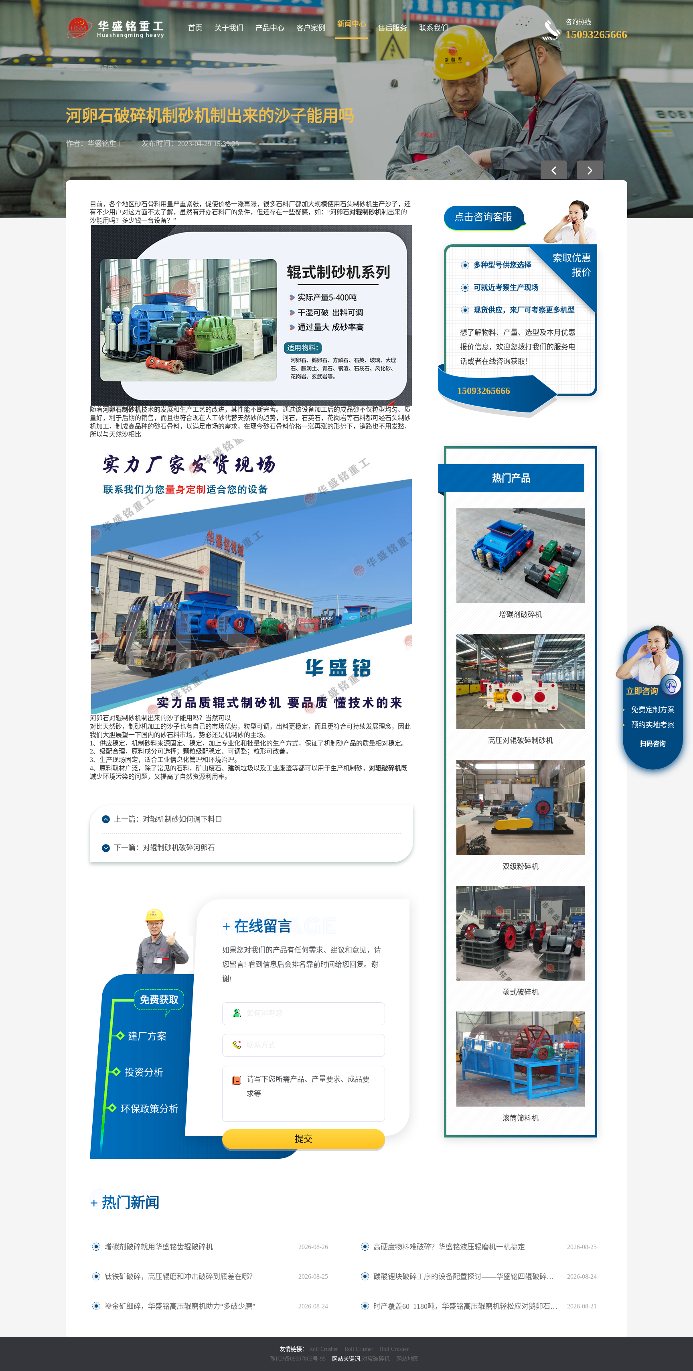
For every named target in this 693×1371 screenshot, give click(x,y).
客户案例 (310, 28)
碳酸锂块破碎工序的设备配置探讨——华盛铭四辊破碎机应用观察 (466, 1277)
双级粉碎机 (521, 867)
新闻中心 (351, 24)
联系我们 (433, 28)
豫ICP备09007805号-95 (298, 1359)
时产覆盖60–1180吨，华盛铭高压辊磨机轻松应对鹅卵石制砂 (466, 1306)
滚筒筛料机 (521, 1118)
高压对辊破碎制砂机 (520, 741)
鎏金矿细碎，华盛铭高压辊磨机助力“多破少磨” (180, 1306)
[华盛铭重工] (116, 27)
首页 (195, 28)
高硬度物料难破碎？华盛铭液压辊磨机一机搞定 (449, 1247)
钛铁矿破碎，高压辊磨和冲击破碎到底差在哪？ (180, 1277)
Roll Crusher (323, 1349)
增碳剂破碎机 (520, 615)
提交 (303, 1139)
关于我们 (229, 28)
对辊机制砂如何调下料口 (182, 819)
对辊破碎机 (376, 1359)
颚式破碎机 (521, 992)
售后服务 (392, 28)
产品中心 (269, 28)
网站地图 (407, 1359)
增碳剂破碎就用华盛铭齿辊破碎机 (159, 1247)
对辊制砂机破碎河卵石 (179, 848)
